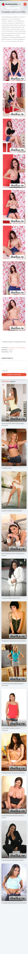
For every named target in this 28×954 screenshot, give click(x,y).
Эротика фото (11, 347)
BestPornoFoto (13, 4)
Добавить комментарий (14, 374)
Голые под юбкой (21, 347)
